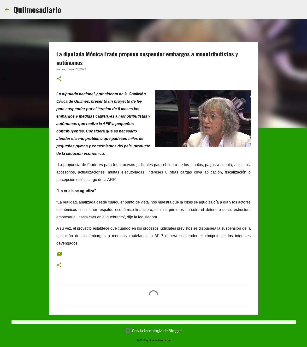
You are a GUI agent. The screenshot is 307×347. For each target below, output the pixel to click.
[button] (59, 79)
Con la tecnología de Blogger (156, 331)
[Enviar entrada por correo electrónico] (59, 255)
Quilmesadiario (37, 9)
